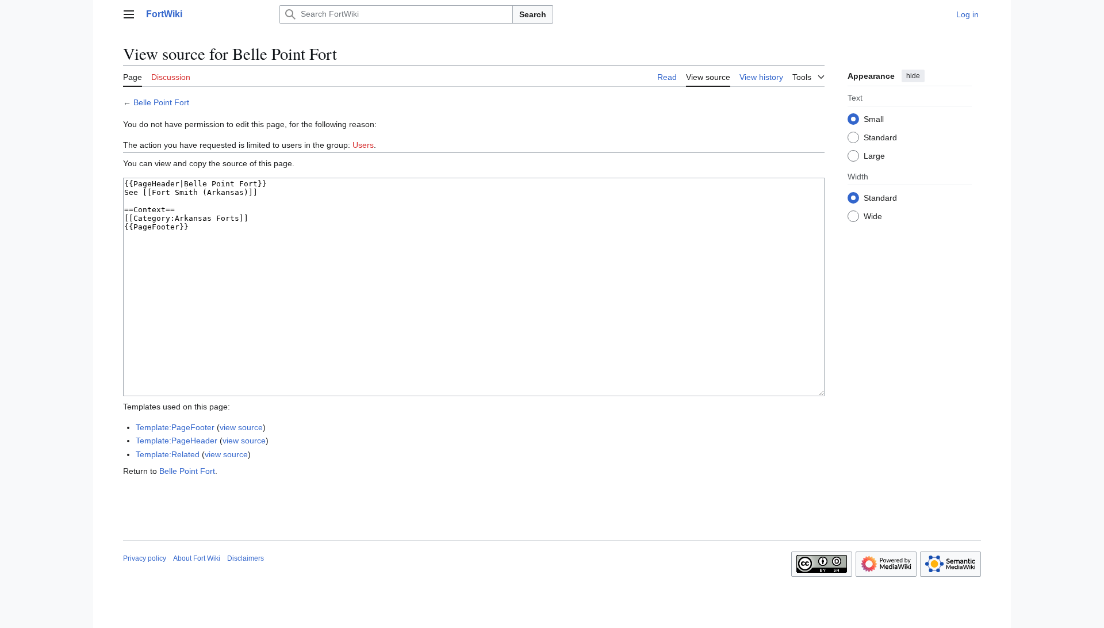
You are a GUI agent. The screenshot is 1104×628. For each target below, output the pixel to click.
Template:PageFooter (175, 427)
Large (874, 155)
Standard (880, 137)
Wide (873, 216)
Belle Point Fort (161, 102)
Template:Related (168, 454)
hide (913, 76)
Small (874, 119)
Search (532, 14)
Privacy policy (144, 558)
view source (241, 427)
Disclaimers (245, 558)
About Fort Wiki (196, 558)
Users (363, 145)
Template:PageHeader (176, 440)
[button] (129, 14)
